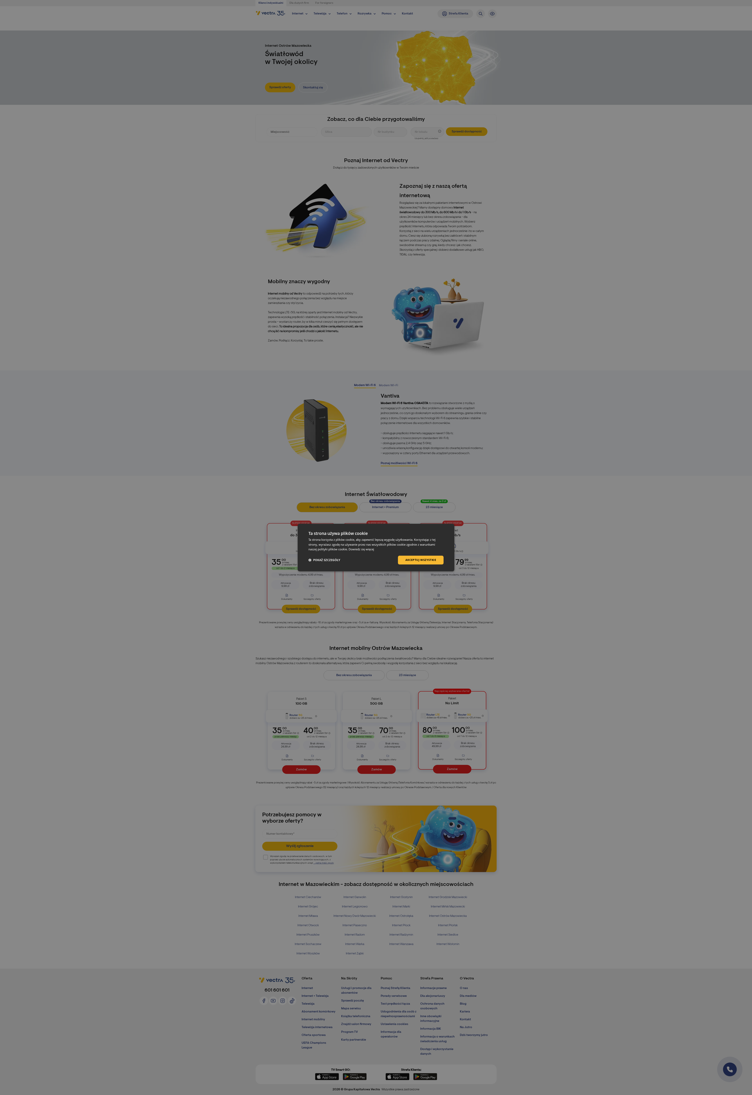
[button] (324, 560)
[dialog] (376, 547)
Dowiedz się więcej (361, 549)
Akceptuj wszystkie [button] (420, 560)
